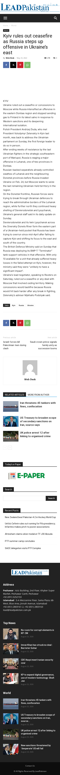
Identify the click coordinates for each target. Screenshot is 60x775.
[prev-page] (5, 448)
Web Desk (10, 58)
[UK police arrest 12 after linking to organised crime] (10, 436)
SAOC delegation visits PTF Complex (23, 548)
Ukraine (30, 305)
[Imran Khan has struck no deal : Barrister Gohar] (10, 648)
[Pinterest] (20, 65)
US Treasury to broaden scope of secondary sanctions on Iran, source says (38, 421)
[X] (13, 65)
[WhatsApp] (27, 65)
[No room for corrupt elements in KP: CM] (10, 634)
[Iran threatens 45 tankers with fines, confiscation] (10, 406)
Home (5, 25)
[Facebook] (6, 65)
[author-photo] (30, 375)
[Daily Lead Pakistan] (30, 7)
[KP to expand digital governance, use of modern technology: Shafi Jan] (10, 678)
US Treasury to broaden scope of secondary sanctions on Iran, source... (38, 718)
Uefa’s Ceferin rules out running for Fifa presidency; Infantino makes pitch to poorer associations (30, 525)
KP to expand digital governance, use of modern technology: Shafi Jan (37, 677)
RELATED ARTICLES (14, 395)
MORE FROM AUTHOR (38, 395)
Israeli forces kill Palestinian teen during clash (14, 345)
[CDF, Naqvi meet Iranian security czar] (10, 663)
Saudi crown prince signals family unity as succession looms (43, 345)
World (13, 25)
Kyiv (13, 305)
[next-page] (10, 448)
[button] (5, 18)
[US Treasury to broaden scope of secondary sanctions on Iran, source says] (10, 421)
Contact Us (30, 765)
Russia (21, 305)
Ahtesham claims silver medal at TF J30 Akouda (28, 534)
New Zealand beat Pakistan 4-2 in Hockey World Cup (30, 517)
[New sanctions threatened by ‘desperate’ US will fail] (10, 749)
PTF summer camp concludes (20, 541)
